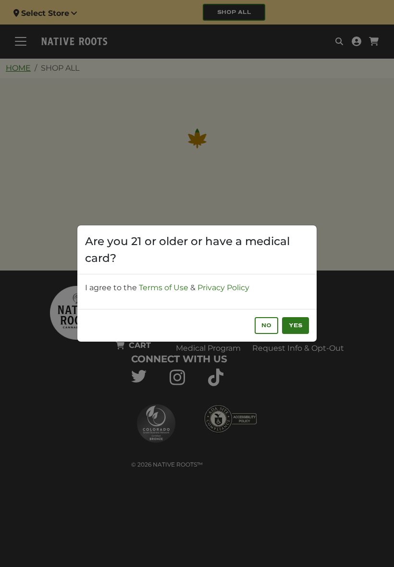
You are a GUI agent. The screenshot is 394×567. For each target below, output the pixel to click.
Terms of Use (163, 287)
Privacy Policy (223, 287)
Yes (295, 325)
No (266, 325)
